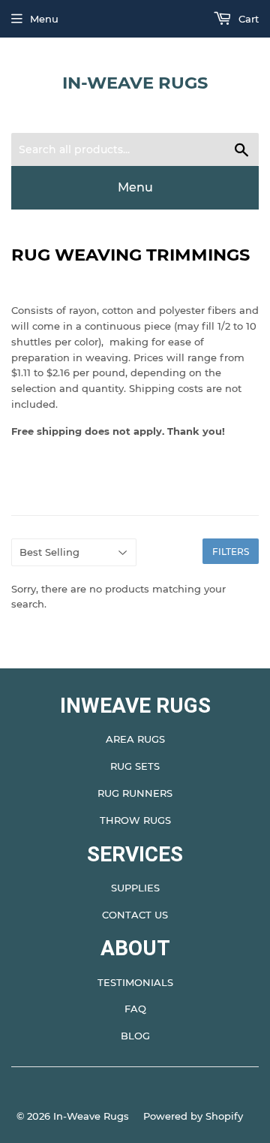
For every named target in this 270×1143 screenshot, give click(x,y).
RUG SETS (135, 766)
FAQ (135, 1009)
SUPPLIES (135, 888)
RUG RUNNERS (135, 793)
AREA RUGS (135, 739)
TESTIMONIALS (135, 982)
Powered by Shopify (193, 1116)
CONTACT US (135, 915)
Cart (247, 19)
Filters (230, 551)
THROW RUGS (135, 820)
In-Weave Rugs (135, 82)
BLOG (135, 1036)
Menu (44, 19)
